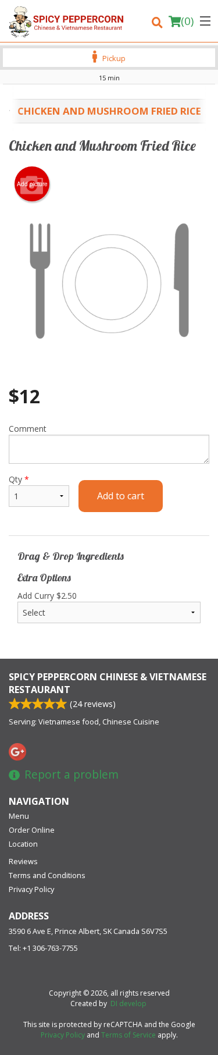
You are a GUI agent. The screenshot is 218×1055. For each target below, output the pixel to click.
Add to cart (120, 495)
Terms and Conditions (47, 875)
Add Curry (47, 595)
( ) (187, 21)
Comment (28, 428)
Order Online (32, 830)
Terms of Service (128, 1035)
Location (23, 844)
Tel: (43, 948)
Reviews (23, 861)
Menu (19, 816)
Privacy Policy (31, 889)
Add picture (32, 184)
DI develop (128, 1003)
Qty (19, 479)
